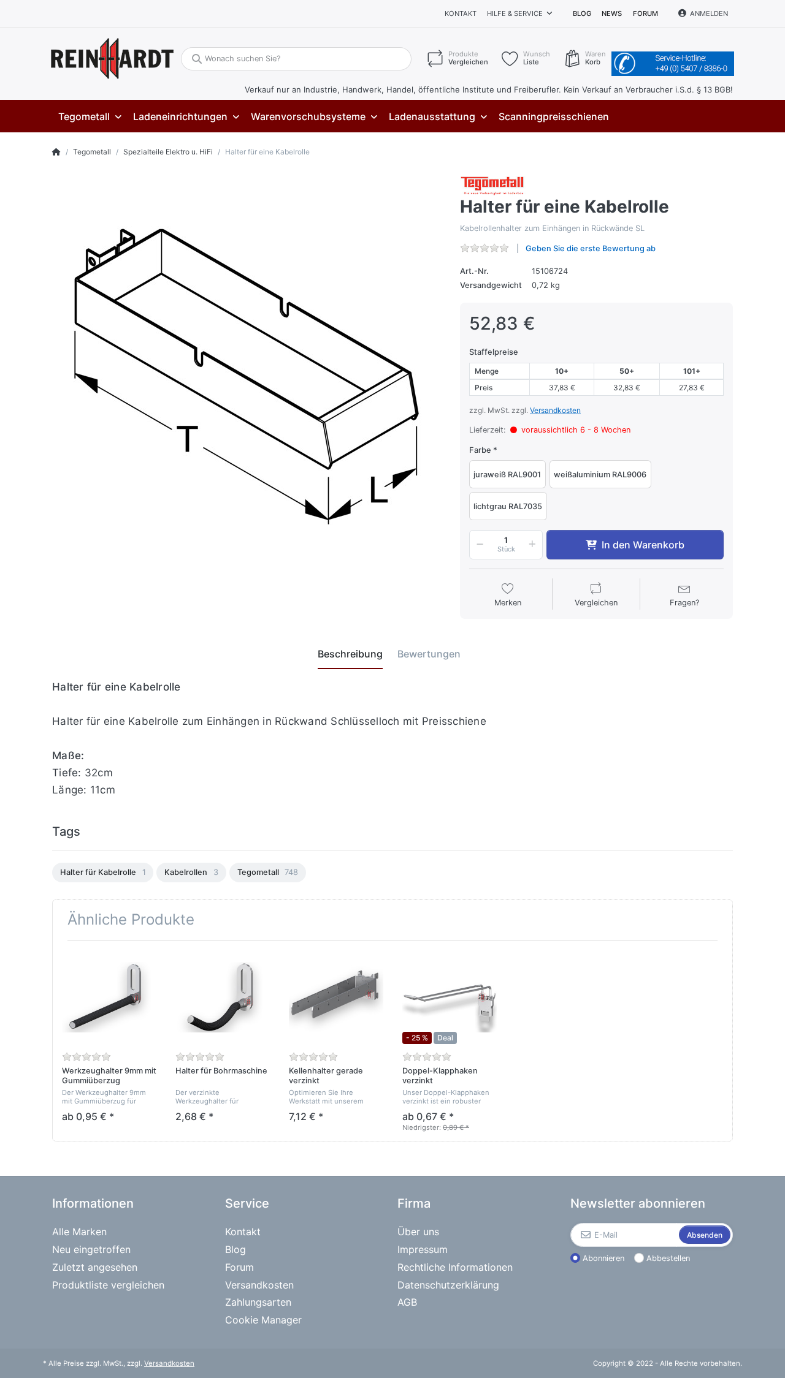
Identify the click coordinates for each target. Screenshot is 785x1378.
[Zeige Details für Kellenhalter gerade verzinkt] (336, 997)
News (612, 13)
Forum (645, 13)
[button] (478, 544)
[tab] (350, 653)
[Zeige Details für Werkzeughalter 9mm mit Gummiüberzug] (109, 997)
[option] (102, 872)
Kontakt (461, 13)
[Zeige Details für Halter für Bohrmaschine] (222, 997)
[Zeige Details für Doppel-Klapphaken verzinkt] (449, 997)
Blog (582, 13)
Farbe (480, 450)
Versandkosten (555, 410)
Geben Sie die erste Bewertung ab (591, 248)
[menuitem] (89, 116)
